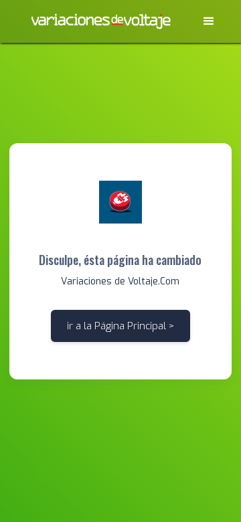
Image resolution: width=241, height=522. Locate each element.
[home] (100, 21)
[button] (209, 21)
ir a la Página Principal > (120, 326)
